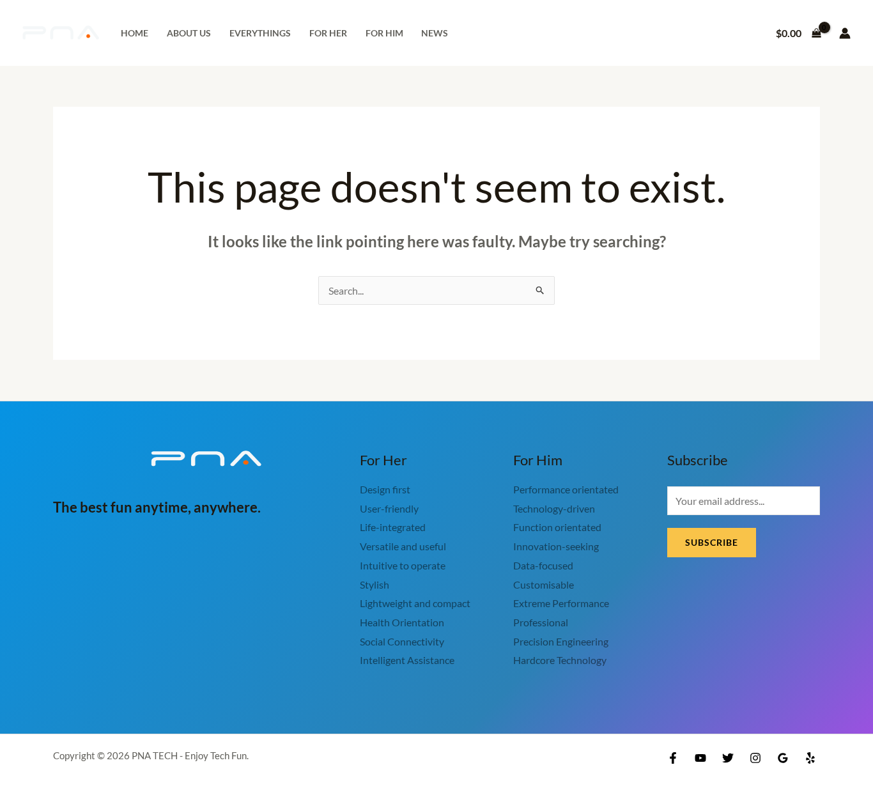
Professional (540, 622)
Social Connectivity (402, 641)
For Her (328, 32)
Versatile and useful (403, 546)
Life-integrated (393, 527)
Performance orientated (566, 489)
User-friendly (389, 508)
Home (134, 32)
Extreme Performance (561, 603)
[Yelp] (810, 758)
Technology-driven (554, 508)
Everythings (260, 32)
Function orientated (557, 527)
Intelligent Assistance (407, 660)
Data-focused (543, 565)
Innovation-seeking (556, 546)
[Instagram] (755, 758)
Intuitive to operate (402, 565)
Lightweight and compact (415, 603)
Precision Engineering (560, 641)
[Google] (783, 758)
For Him (384, 32)
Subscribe (711, 542)
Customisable (543, 584)
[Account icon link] (845, 33)
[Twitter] (728, 758)
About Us (189, 32)
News (434, 32)
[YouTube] (700, 758)
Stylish (374, 584)
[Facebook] (673, 758)
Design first (385, 489)
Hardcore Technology (559, 660)
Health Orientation (402, 622)
